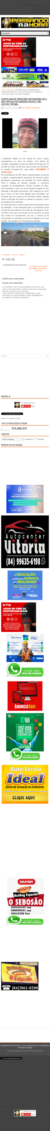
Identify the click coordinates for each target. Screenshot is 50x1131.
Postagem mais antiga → (39, 268)
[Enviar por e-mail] (7, 259)
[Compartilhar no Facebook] (13, 259)
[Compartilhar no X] (11, 259)
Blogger (29, 1047)
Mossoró (10, 90)
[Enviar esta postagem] (3, 259)
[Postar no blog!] (9, 259)
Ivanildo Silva (26, 1051)
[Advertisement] (25, 376)
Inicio (3, 90)
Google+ (21, 255)
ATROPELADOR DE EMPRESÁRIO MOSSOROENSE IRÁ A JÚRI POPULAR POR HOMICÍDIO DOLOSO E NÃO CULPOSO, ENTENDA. (24, 102)
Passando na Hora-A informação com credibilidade (31, 1045)
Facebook (6, 255)
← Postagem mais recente (38, 266)
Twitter (14, 255)
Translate (41, 439)
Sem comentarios (34, 108)
